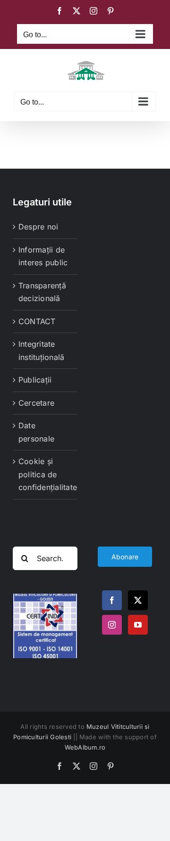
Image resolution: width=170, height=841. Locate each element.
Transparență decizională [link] (42, 292)
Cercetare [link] (36, 403)
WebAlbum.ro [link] (85, 747)
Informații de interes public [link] (43, 256)
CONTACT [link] (37, 321)
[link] (59, 11)
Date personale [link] (36, 432)
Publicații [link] (34, 379)
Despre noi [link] (38, 226)
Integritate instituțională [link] (41, 350)
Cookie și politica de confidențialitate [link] (45, 474)
